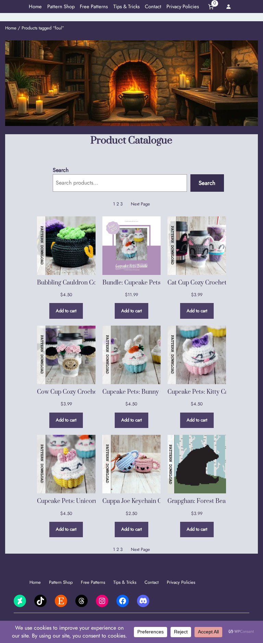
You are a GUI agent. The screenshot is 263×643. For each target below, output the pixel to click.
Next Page (140, 204)
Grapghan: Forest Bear (197, 501)
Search (60, 170)
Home (10, 28)
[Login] (228, 6)
